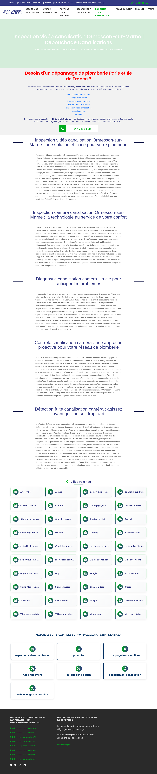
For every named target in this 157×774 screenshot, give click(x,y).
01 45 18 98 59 (139, 2)
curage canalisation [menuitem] (50, 10)
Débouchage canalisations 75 (24, 728)
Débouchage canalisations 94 (24, 755)
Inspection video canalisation (59, 49)
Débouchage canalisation (78, 94)
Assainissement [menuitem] (124, 9)
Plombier (78, 114)
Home (37, 49)
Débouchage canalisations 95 (24, 759)
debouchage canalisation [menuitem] (32, 10)
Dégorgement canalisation (78, 104)
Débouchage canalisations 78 (24, 737)
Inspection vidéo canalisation (79, 108)
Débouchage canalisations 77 (24, 733)
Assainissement (78, 111)
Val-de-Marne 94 (87, 49)
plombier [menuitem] (139, 9)
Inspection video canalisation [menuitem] (102, 12)
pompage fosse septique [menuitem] (64, 12)
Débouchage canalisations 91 (24, 741)
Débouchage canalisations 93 (24, 750)
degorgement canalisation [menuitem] (84, 10)
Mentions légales (64, 745)
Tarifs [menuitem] (151, 9)
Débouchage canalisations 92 (24, 746)
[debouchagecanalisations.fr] (12, 12)
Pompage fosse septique (78, 101)
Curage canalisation (78, 98)
